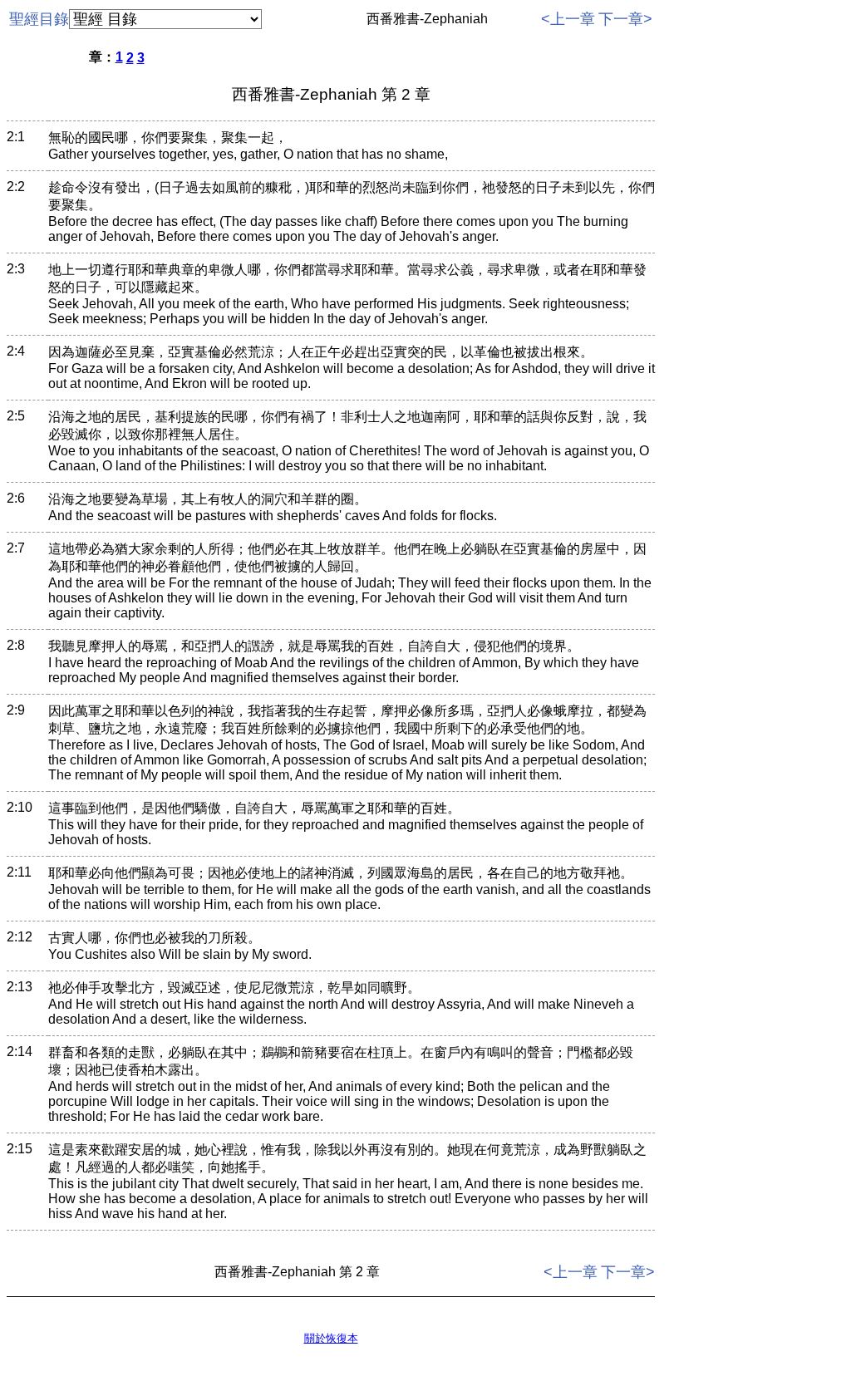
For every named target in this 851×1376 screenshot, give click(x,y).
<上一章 (568, 19)
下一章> (625, 19)
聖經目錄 (39, 19)
